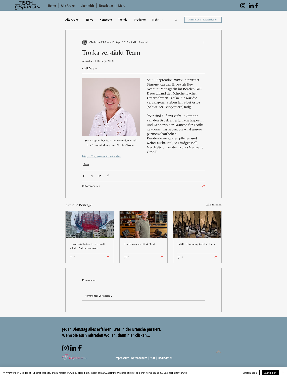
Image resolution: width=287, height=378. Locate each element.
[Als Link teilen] (108, 175)
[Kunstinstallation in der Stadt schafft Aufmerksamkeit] (90, 224)
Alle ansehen (214, 204)
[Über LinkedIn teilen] (99, 175)
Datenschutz (139, 358)
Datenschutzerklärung (175, 372)
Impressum (122, 358)
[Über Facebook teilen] (83, 175)
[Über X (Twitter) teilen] (91, 175)
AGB (152, 358)
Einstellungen (250, 372)
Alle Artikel (72, 19)
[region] (243, 5)
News (89, 19)
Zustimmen (270, 372)
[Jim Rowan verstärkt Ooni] (144, 224)
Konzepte (106, 19)
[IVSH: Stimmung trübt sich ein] (197, 224)
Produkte (140, 19)
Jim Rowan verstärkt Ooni (139, 244)
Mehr (155, 19)
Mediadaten (165, 358)
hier (130, 335)
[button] (176, 19)
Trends (122, 19)
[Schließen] (283, 372)
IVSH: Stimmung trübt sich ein (196, 244)
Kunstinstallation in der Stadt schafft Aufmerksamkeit (87, 246)
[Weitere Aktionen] (203, 42)
